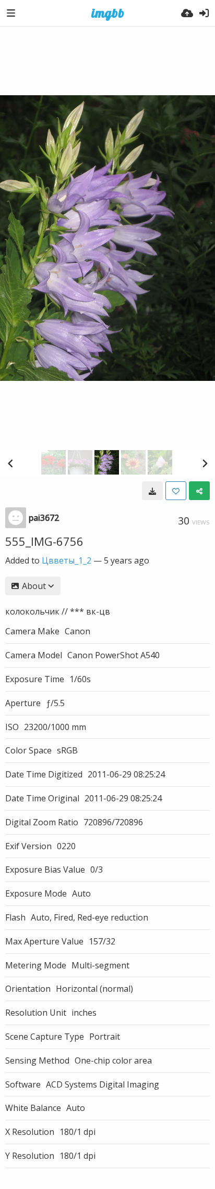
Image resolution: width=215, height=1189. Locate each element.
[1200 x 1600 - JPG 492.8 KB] (152, 490)
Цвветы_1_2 (66, 560)
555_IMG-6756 (44, 541)
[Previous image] (10, 463)
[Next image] (204, 463)
